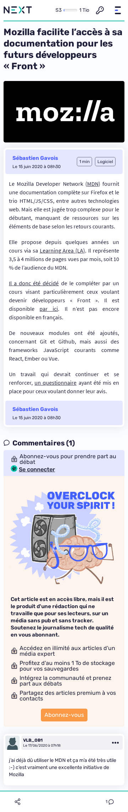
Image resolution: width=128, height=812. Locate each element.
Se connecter (37, 469)
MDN (92, 183)
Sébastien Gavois (35, 158)
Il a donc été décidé (34, 283)
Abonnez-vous (64, 714)
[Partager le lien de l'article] (17, 802)
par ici (48, 308)
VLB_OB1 (33, 740)
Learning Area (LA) (62, 250)
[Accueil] (18, 10)
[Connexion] (100, 10)
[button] (117, 10)
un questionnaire (55, 382)
